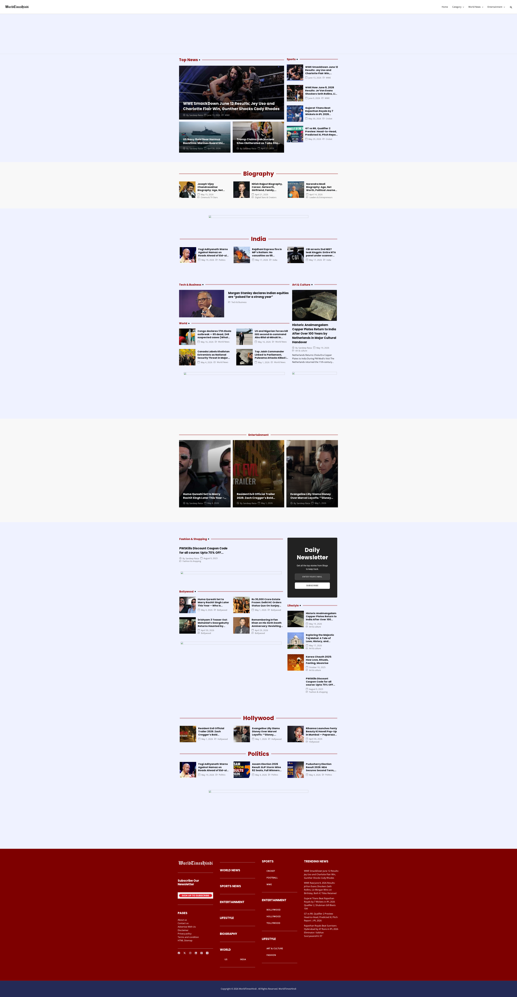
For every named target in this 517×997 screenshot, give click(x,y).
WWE (227, 115)
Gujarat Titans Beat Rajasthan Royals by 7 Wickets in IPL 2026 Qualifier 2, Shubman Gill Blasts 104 (321, 114)
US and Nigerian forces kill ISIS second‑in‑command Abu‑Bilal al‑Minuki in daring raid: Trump (271, 335)
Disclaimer (183, 930)
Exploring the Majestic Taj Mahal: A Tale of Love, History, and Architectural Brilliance (320, 639)
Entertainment (495, 6)
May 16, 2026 (207, 342)
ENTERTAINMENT (232, 902)
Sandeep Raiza (196, 115)
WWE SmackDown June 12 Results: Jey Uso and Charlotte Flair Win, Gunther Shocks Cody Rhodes (231, 106)
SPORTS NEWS (230, 886)
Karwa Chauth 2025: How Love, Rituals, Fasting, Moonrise (319, 660)
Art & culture (301, 350)
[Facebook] (179, 953)
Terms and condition (188, 937)
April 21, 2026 (267, 148)
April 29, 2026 (261, 630)
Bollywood (222, 610)
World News (474, 6)
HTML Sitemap (185, 940)
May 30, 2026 (314, 119)
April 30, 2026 (214, 148)
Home (445, 6)
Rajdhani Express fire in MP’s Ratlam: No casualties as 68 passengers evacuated (267, 254)
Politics (222, 260)
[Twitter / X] (184, 953)
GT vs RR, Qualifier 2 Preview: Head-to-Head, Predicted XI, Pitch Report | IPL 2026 (321, 133)
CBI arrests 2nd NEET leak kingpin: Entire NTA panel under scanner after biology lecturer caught (321, 256)
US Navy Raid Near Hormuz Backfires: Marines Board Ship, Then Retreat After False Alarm (204, 143)
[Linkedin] (196, 953)
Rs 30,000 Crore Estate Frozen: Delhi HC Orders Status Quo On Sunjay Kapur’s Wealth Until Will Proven (267, 606)
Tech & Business (239, 302)
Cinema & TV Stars (209, 197)
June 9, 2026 (314, 98)
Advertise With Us (187, 926)
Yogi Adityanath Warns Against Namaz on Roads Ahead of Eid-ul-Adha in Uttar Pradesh (213, 254)
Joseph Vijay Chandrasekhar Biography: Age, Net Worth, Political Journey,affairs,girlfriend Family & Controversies (214, 191)
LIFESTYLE (227, 918)
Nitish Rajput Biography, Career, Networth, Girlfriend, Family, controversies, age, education (267, 190)
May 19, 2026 (207, 260)
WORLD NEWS (230, 870)
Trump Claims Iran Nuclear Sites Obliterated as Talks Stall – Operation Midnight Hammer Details (258, 144)
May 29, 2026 (314, 139)
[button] (462, 6)
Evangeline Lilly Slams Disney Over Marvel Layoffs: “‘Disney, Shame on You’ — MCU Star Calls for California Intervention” (267, 736)
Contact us (183, 923)
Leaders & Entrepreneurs (320, 197)
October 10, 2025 (317, 667)
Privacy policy (184, 933)
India (275, 260)
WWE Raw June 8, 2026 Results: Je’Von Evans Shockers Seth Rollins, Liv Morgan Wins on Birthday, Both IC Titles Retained (321, 94)
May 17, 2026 (261, 260)
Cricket (329, 118)
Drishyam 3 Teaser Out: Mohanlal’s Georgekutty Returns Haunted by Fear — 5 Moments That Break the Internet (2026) (213, 627)
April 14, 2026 (316, 195)
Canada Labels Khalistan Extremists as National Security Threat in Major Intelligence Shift (214, 356)
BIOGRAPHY (228, 934)
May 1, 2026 (264, 362)
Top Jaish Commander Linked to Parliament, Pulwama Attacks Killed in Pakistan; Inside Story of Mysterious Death (271, 358)
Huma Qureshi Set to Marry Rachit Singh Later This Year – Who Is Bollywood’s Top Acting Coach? (204, 499)
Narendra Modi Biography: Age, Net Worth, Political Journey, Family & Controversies (321, 188)
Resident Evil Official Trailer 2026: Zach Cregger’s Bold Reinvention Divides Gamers (256, 497)
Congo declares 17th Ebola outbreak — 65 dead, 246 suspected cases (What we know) (214, 335)
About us (182, 919)
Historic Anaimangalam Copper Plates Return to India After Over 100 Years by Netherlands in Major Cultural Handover (314, 333)
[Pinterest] (201, 953)
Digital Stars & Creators (265, 197)
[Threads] (207, 953)
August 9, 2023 (211, 558)
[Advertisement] (258, 34)
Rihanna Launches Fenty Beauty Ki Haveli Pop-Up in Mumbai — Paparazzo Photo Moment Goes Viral (321, 735)
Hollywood (223, 739)
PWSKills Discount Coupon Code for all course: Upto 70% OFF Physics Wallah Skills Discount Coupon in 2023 (203, 554)
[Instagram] (190, 953)
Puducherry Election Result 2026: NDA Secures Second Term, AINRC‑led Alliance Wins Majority (321, 770)
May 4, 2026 (206, 362)
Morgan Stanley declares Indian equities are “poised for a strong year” (258, 295)
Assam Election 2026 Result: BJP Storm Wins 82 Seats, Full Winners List (266, 768)
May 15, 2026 (207, 195)
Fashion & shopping (192, 561)
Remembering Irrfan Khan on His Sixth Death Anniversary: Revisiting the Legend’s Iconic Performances (267, 626)
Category (456, 6)
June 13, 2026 (213, 115)
